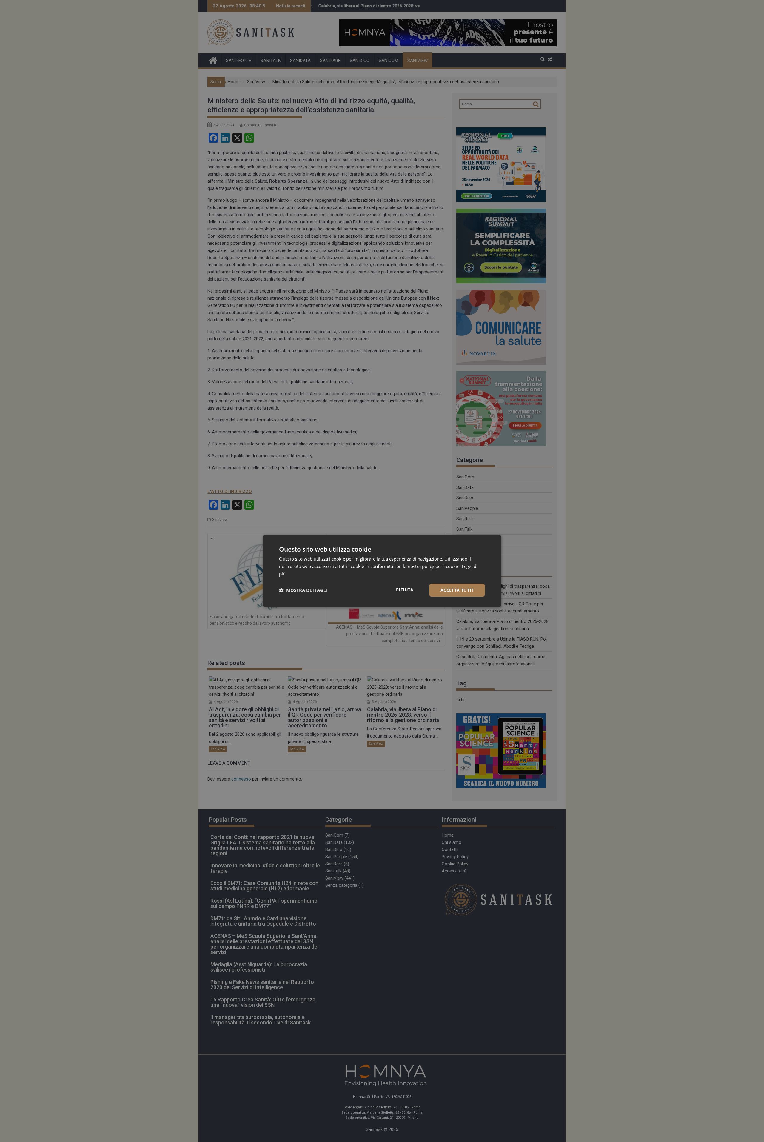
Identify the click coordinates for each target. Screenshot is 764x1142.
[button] (303, 590)
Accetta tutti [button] (457, 590)
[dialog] (382, 571)
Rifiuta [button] (405, 589)
